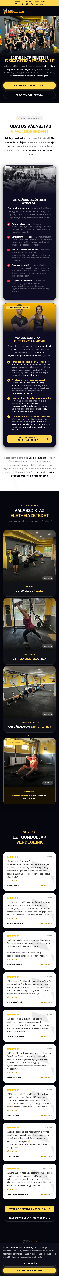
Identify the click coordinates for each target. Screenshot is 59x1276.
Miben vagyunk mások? (29, 95)
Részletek (12, 881)
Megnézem (45, 886)
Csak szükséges (29, 1263)
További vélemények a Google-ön (28, 1209)
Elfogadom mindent (30, 1270)
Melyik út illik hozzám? (29, 85)
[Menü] (53, 11)
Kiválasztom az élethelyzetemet (28, 439)
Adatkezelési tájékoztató (31, 1257)
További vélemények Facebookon (28, 1218)
